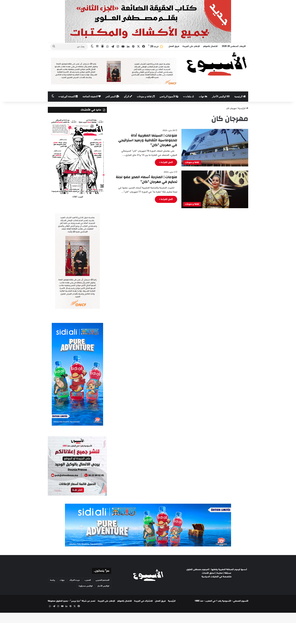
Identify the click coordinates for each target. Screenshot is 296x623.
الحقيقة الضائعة (90, 96)
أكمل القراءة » (166, 162)
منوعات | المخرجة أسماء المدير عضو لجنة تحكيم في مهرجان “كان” (146, 179)
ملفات (188, 96)
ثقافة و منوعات (144, 96)
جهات (202, 96)
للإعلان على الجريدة (191, 46)
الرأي (127, 96)
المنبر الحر (111, 96)
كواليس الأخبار (219, 96)
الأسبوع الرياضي (167, 96)
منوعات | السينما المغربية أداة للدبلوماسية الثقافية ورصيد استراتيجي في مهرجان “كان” (147, 140)
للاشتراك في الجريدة (143, 601)
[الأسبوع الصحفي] (216, 64)
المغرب (88, 580)
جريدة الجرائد (74, 580)
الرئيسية (238, 96)
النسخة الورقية (68, 96)
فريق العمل (174, 46)
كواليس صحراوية (86, 586)
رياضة (52, 580)
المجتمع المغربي (102, 580)
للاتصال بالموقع (210, 46)
